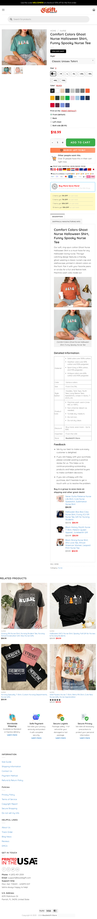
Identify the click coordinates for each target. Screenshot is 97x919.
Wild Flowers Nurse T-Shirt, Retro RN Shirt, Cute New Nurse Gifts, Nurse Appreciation (71, 695)
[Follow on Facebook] (4, 869)
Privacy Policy (8, 794)
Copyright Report (10, 804)
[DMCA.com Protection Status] (66, 915)
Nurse (63, 30)
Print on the (55, 111)
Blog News (6, 836)
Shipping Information (11, 766)
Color (52, 85)
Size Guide (6, 762)
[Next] (43, 47)
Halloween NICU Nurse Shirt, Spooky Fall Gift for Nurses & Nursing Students (72, 634)
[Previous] (6, 47)
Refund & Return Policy (12, 780)
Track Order (7, 832)
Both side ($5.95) (60, 125)
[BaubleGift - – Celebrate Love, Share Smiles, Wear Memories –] (48, 9)
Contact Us (7, 771)
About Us (6, 827)
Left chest (57, 122)
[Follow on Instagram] (9, 869)
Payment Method (10, 775)
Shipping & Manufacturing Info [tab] (66, 221)
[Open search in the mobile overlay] (49, 19)
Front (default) (59, 114)
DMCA (4, 846)
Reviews (5, 841)
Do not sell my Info (10, 813)
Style (52, 56)
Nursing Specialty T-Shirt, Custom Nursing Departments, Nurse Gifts (24, 695)
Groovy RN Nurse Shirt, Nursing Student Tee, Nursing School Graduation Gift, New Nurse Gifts (23, 634)
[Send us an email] (17, 869)
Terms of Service (9, 799)
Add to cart (80, 142)
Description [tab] (57, 217)
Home (53, 30)
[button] (3, 10)
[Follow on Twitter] (13, 869)
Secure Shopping (9, 808)
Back (55, 118)
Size (52, 68)
